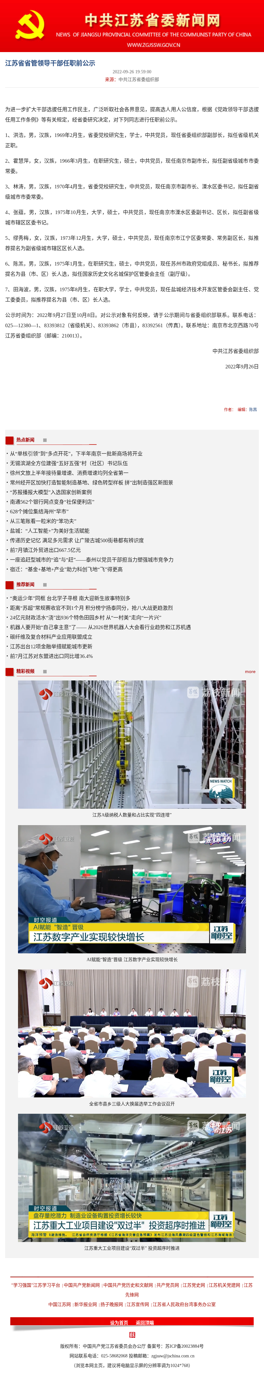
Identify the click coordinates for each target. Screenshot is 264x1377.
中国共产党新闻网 (82, 1285)
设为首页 (119, 1322)
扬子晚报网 (111, 1304)
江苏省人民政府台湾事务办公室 (184, 1304)
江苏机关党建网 (224, 1285)
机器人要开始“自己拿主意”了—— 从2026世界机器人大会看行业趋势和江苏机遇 (100, 627)
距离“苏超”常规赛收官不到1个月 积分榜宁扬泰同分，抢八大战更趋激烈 (91, 608)
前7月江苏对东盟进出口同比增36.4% (51, 656)
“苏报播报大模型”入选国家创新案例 (51, 492)
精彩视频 (25, 671)
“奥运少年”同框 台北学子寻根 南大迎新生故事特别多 (70, 598)
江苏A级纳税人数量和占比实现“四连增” (132, 815)
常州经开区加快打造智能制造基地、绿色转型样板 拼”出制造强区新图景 (91, 482)
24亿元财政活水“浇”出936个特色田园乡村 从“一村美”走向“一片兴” (85, 617)
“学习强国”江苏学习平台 (35, 1285)
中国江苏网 (59, 1304)
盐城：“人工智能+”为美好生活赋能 (50, 531)
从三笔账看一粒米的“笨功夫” (43, 521)
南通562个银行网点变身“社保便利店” (52, 502)
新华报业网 (85, 1304)
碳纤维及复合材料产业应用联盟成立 (51, 637)
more (250, 671)
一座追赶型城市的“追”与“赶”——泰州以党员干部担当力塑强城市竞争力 (92, 559)
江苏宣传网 (138, 1304)
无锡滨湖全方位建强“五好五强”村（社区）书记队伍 (69, 463)
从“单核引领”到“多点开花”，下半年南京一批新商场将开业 (76, 453)
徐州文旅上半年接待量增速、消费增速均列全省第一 (69, 473)
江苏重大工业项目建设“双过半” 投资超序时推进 (132, 1248)
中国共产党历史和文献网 (128, 1285)
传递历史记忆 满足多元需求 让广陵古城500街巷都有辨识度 (77, 540)
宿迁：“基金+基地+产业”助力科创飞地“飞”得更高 (66, 569)
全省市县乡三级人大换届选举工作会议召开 (132, 1104)
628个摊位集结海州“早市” (39, 511)
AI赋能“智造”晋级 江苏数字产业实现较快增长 (132, 959)
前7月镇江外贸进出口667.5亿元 (45, 550)
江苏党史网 (194, 1285)
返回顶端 (145, 1322)
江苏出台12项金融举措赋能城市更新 (51, 646)
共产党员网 (167, 1285)
